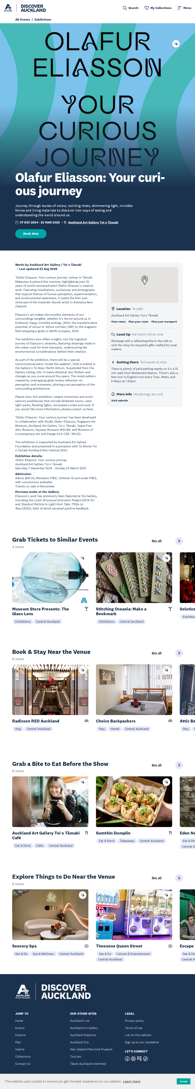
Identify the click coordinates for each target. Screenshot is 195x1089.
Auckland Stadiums (83, 1035)
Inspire (19, 1049)
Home (19, 1021)
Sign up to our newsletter (142, 1042)
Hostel (115, 729)
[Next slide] (179, 541)
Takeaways (127, 841)
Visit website (119, 400)
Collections (22, 1057)
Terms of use (133, 1028)
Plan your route (138, 321)
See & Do (21, 954)
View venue (118, 321)
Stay (18, 729)
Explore (20, 1035)
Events (19, 1028)
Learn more (131, 1081)
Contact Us (22, 1064)
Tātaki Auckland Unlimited (88, 1064)
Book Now (30, 234)
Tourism (75, 1057)
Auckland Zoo (79, 1042)
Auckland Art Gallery (84, 1028)
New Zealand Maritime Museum (91, 1049)
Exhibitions (23, 621)
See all (156, 540)
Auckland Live (79, 1021)
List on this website (138, 1035)
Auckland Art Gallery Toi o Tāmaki (93, 222)
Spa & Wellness (43, 954)
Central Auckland (48, 621)
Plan (18, 1042)
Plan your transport (164, 321)
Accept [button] (183, 1081)
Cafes (40, 845)
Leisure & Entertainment (133, 954)
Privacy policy (134, 1021)
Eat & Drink (23, 845)
